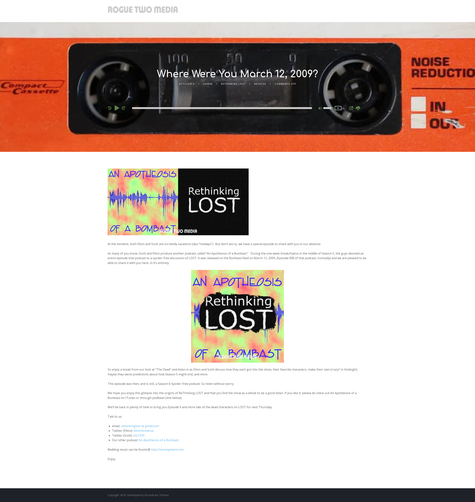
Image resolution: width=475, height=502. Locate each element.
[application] (223, 108)
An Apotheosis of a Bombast (159, 440)
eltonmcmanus (143, 431)
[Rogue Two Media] (143, 11)
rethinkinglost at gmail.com (140, 426)
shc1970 (139, 435)
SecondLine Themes (156, 495)
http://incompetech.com (167, 449)
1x (338, 108)
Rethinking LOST (233, 83)
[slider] (328, 110)
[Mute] (320, 108)
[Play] (117, 108)
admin (207, 83)
